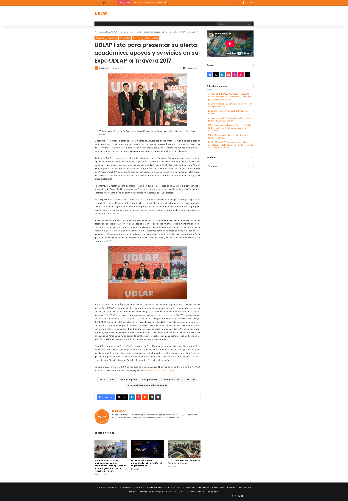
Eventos (136, 38)
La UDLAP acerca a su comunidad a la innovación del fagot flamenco (146, 463)
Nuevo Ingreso (129, 379)
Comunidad (125, 38)
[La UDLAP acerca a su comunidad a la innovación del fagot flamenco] (147, 449)
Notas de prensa (151, 38)
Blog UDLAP (104, 68)
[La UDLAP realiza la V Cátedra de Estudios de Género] (184, 449)
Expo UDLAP (107, 379)
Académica (112, 38)
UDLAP (191, 379)
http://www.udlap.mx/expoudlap (159, 370)
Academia (106, 32)
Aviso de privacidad (211, 492)
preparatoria (150, 379)
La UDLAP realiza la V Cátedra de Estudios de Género (155, 3)
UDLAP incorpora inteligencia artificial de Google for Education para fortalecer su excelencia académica (229, 128)
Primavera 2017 (172, 379)
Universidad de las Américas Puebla (148, 385)
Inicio (98, 32)
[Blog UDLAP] (101, 13)
